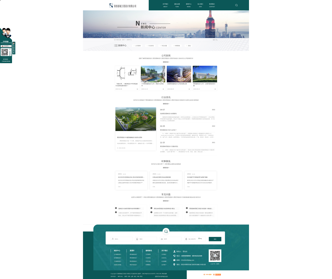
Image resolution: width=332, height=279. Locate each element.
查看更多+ (166, 62)
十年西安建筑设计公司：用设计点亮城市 (152, 84)
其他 (189, 45)
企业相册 (164, 261)
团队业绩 (177, 4)
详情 (119, 186)
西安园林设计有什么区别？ (168, 130)
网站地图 (164, 273)
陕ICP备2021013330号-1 (149, 273)
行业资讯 (151, 45)
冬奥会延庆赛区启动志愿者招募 (162, 177)
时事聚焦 (177, 45)
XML (160, 273)
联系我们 (212, 4)
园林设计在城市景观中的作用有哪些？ (130, 208)
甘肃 (129, 276)
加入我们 (200, 4)
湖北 (135, 276)
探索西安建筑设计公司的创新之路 (177, 84)
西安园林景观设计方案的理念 (169, 146)
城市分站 (120, 276)
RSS (157, 273)
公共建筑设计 (117, 254)
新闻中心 (189, 4)
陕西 (125, 276)
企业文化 (164, 258)
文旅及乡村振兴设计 (118, 264)
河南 (138, 276)
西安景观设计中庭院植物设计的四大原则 (129, 137)
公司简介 (164, 254)
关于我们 (165, 4)
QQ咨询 (6, 46)
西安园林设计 (133, 258)
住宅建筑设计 (117, 258)
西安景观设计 (133, 261)
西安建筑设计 (133, 254)
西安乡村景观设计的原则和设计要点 (164, 208)
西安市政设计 (133, 264)
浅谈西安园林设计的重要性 (168, 113)
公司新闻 (138, 45)
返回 (214, 40)
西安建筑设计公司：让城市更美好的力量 (204, 84)
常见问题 (164, 45)
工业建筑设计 (117, 261)
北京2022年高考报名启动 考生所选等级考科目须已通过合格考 (131, 177)
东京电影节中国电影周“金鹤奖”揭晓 (197, 177)
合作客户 (164, 264)
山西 (132, 276)
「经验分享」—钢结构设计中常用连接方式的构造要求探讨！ (127, 84)
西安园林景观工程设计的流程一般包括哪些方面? (202, 208)
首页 (123, 39)
